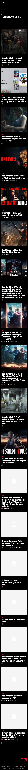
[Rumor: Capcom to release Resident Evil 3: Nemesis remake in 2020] (14, 716)
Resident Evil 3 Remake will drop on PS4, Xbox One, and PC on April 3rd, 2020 (13, 659)
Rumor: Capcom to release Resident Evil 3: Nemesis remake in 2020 (13, 735)
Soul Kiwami (6, 64)
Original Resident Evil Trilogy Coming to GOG (11, 214)
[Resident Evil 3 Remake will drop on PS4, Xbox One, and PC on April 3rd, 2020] (14, 639)
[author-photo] (2, 65)
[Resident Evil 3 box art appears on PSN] (14, 679)
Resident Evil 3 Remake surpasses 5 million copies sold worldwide (13, 461)
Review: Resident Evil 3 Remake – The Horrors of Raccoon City (12, 543)
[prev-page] (2, 743)
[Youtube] (25, 759)
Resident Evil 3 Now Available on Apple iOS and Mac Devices (13, 139)
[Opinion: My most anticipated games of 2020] (14, 563)
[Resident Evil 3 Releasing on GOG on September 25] (14, 159)
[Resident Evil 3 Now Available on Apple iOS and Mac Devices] (14, 119)
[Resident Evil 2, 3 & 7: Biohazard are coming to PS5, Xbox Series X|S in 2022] (14, 400)
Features (3, 578)
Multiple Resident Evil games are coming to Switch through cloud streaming (11, 336)
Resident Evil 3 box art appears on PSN (11, 697)
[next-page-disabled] (5, 743)
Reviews (3, 539)
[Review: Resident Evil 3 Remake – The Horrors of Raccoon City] (14, 524)
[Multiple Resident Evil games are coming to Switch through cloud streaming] (14, 315)
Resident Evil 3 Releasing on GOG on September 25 (13, 177)
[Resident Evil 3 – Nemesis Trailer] (14, 602)
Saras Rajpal (6, 180)
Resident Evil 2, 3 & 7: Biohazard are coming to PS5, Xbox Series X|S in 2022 (12, 420)
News (2, 56)
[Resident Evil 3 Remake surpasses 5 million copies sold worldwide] (14, 441)
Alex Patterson (7, 254)
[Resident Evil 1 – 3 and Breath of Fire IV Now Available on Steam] (14, 41)
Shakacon (6, 547)
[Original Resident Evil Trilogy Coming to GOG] (14, 196)
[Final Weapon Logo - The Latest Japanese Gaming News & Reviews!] (4, 2)
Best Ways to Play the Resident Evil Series (11, 251)
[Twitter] (22, 759)
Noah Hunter (6, 508)
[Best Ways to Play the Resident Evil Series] (14, 233)
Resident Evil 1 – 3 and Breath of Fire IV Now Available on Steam (11, 60)
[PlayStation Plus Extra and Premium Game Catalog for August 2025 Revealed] (14, 80)
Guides (3, 248)
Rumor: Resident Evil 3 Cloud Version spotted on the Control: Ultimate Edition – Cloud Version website (13, 502)
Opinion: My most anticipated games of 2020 (11, 582)
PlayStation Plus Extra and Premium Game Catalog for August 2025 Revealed (13, 99)
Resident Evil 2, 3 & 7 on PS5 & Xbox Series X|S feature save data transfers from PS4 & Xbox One (13, 378)
